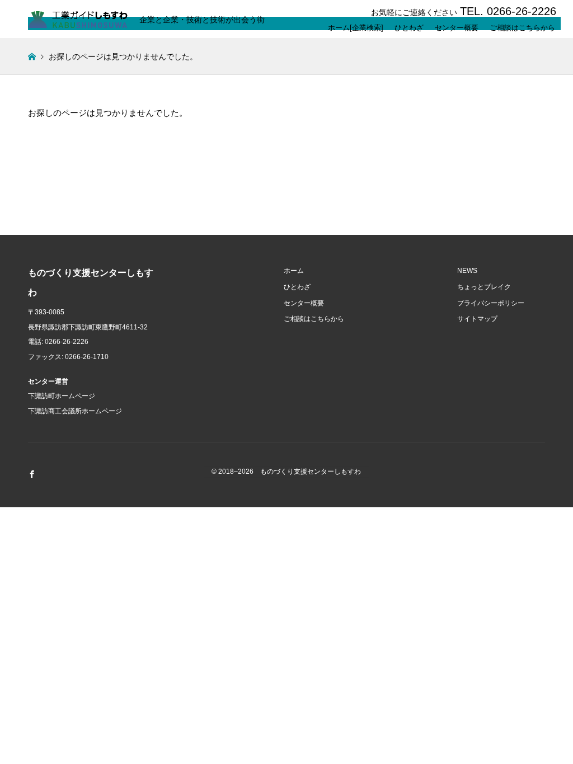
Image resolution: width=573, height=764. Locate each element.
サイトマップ (477, 319)
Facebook (32, 474)
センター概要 (456, 25)
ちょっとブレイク (484, 287)
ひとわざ (409, 25)
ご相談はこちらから (522, 25)
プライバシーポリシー (490, 303)
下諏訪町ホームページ (61, 396)
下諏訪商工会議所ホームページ (75, 411)
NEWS (467, 271)
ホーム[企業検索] (355, 25)
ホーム (294, 271)
